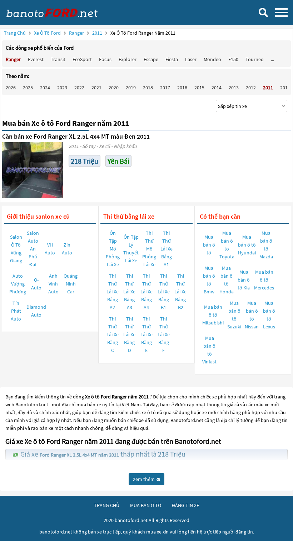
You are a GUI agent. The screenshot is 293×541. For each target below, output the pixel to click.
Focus (105, 59)
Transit (58, 59)
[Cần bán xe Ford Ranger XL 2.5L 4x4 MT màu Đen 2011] (32, 170)
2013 (234, 87)
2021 (96, 87)
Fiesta (171, 59)
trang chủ (106, 505)
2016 (182, 87)
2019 (131, 87)
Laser (191, 59)
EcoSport (82, 59)
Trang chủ (15, 33)
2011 (97, 33)
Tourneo (254, 59)
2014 (217, 87)
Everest (36, 59)
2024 (45, 87)
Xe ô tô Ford (47, 33)
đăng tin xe (185, 505)
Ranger (77, 33)
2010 (285, 87)
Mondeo (212, 59)
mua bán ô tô (145, 505)
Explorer (127, 59)
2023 (62, 87)
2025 (28, 87)
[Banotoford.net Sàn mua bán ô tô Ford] (59, 12)
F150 (233, 59)
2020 (114, 87)
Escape (151, 59)
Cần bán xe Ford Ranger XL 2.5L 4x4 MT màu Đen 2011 (76, 136)
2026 (11, 87)
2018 (148, 87)
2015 (199, 87)
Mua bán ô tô (209, 245)
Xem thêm (144, 479)
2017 (165, 87)
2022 (79, 87)
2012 (251, 87)
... (272, 59)
